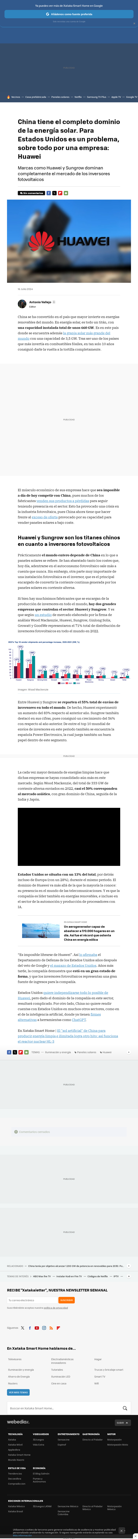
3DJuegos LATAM (42, 1506)
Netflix (78, 97)
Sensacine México (68, 1506)
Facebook (49, 193)
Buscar (125, 1408)
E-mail (66, 193)
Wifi (96, 1383)
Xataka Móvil (15, 1444)
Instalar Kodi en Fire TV (69, 1276)
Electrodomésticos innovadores (62, 1361)
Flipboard (60, 193)
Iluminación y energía (58, 1052)
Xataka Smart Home (19, 1454)
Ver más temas (18, 1392)
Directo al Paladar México (92, 1507)
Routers (13, 1383)
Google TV (131, 97)
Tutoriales (57, 1369)
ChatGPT (79, 1020)
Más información (22, 1535)
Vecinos (15, 97)
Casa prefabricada (35, 97)
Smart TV (99, 1376)
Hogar (98, 1359)
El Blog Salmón (41, 1473)
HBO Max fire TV (42, 1276)
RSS (51, 1327)
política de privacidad (56, 1307)
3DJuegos (38, 1439)
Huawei (107, 1052)
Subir (120, 1422)
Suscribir (66, 1300)
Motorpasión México (114, 1507)
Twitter (54, 193)
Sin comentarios (33, 193)
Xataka (12, 1439)
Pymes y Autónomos (39, 1480)
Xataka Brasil (15, 1511)
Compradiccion (16, 1483)
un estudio (43, 615)
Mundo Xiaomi (16, 1459)
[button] (42, 302)
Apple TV (116, 97)
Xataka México (16, 1506)
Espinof (62, 1444)
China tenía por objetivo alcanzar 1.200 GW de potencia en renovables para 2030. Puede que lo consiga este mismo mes (76, 1266)
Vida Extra (38, 1444)
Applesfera (14, 1449)
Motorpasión (114, 1439)
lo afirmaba (88, 954)
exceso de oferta (45, 517)
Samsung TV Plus (96, 97)
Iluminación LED (60, 1376)
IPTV (116, 1276)
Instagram (44, 1327)
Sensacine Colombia (64, 1513)
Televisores (15, 1359)
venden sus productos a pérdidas (62, 501)
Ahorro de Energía (19, 1376)
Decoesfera (14, 1478)
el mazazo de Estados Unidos (73, 965)
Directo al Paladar (92, 1439)
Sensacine (64, 1439)
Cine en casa (58, 1383)
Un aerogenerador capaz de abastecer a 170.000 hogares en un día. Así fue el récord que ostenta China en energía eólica (89, 933)
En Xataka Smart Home (75, 922)
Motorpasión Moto (117, 1444)
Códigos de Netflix (98, 1276)
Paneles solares (60, 97)
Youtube (37, 1327)
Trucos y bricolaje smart (108, 1369)
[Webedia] (18, 1421)
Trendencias (15, 1473)
